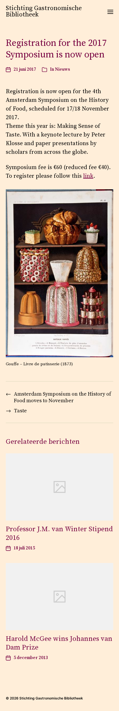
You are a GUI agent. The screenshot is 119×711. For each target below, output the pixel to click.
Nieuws (62, 69)
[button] (110, 11)
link (88, 176)
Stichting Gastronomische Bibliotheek (44, 11)
